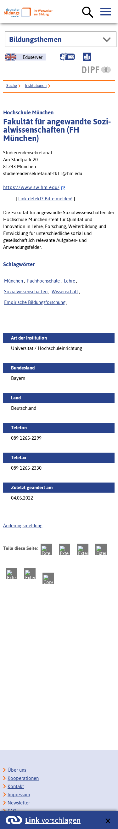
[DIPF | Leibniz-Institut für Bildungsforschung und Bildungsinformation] (96, 69)
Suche (11, 85)
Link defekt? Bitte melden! (45, 198)
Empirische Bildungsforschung (34, 302)
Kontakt (16, 786)
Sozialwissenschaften (26, 291)
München (13, 280)
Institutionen (36, 85)
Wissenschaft (65, 291)
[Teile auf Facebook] (64, 549)
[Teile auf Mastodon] (46, 549)
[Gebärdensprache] (67, 56)
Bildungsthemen (35, 39)
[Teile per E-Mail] (30, 573)
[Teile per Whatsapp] (101, 549)
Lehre (69, 280)
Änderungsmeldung (22, 525)
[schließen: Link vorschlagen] (108, 821)
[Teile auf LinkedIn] (11, 573)
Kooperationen (23, 778)
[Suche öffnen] (88, 12)
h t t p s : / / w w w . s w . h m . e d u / (31, 187)
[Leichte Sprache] (86, 56)
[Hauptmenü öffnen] (106, 12)
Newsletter (19, 802)
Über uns (17, 770)
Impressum (19, 794)
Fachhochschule (43, 280)
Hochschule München (28, 112)
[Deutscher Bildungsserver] (28, 12)
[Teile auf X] (82, 549)
